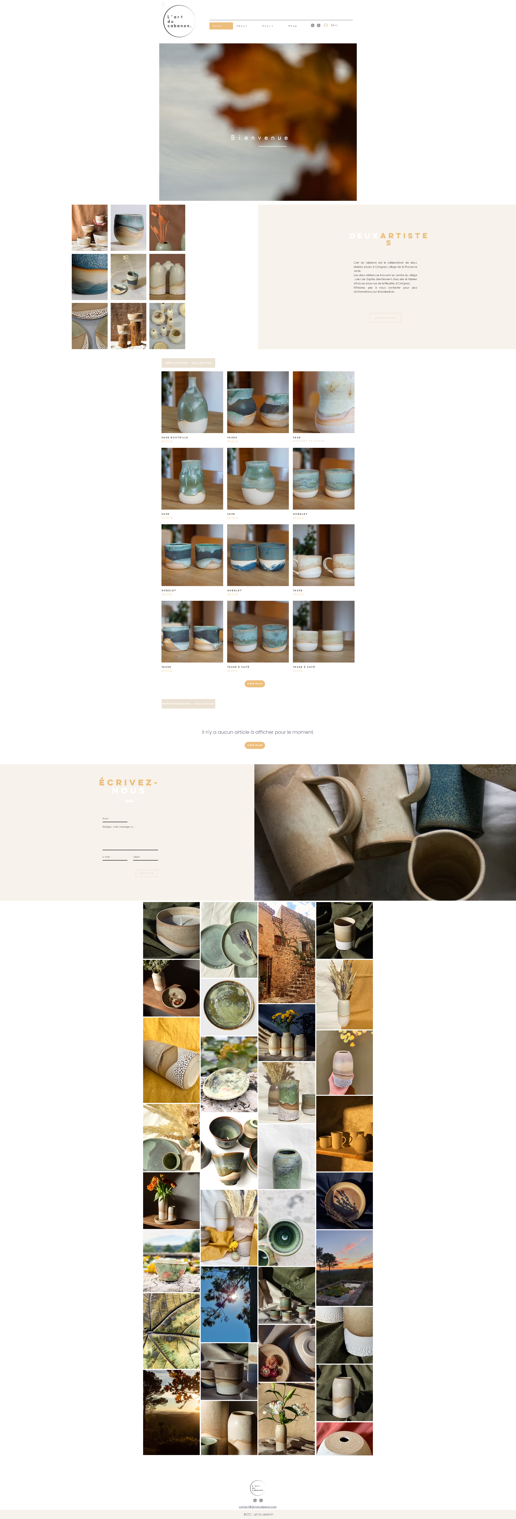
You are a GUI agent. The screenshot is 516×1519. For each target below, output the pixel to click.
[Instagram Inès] (313, 25)
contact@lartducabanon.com (258, 1507)
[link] (163, 4)
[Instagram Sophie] (319, 25)
